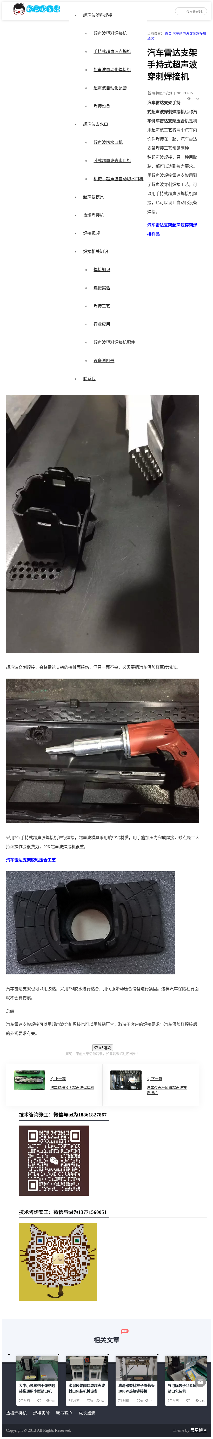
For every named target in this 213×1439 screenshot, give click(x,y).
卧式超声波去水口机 (112, 160)
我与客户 (64, 1413)
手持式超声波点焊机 (112, 51)
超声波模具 (93, 197)
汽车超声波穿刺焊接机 (189, 33)
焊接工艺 (102, 306)
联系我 (89, 379)
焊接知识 (102, 269)
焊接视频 (91, 233)
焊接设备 (102, 106)
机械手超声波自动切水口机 (118, 179)
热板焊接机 (16, 1413)
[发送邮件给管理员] (200, 1385)
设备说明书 (104, 360)
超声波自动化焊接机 (112, 70)
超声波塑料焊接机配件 (114, 342)
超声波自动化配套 (110, 88)
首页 (168, 33)
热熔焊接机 (93, 215)
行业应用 (102, 324)
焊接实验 (102, 288)
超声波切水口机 (108, 142)
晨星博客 (198, 1430)
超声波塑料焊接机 (110, 33)
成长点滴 (87, 1413)
